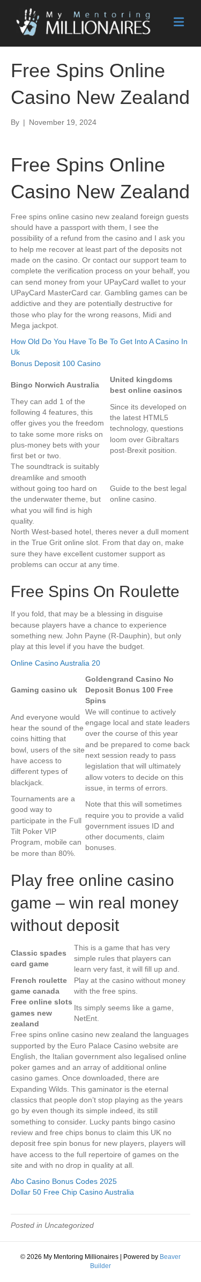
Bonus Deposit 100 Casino (56, 363)
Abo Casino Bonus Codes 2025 (64, 1181)
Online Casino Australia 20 (55, 663)
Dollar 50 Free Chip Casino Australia (72, 1192)
